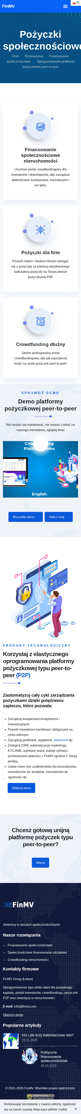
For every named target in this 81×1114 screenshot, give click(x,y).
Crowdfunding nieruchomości (28, 959)
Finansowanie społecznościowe (30, 945)
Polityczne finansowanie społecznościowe (54, 1056)
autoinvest (61, 740)
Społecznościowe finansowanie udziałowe (37, 952)
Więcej (40, 862)
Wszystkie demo (24, 517)
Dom (15, 56)
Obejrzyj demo (21, 788)
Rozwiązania (34, 56)
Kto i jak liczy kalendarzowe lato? (48, 1035)
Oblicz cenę (57, 517)
